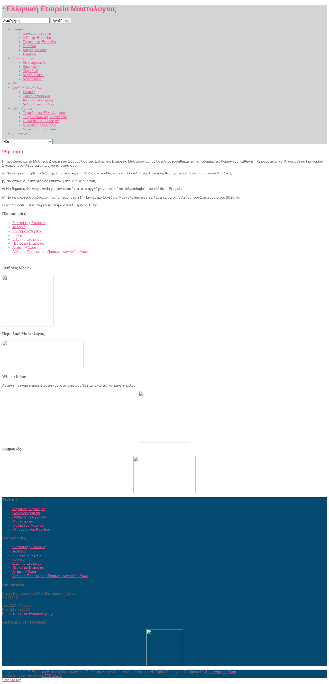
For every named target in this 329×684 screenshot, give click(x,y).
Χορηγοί (18, 235)
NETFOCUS (51, 676)
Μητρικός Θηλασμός (28, 509)
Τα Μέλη (19, 227)
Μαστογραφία (23, 521)
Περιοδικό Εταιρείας (28, 243)
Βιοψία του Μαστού (28, 525)
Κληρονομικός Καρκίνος (31, 529)
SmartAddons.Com (220, 672)
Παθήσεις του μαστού (29, 517)
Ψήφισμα (12, 151)
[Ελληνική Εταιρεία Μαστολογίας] (59, 9)
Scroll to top (11, 680)
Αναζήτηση (61, 21)
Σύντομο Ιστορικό (26, 231)
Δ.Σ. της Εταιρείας (26, 239)
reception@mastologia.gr (33, 613)
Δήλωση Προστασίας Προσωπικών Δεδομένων (50, 252)
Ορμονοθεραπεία (26, 513)
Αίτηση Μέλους (24, 247)
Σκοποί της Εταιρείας (29, 223)
